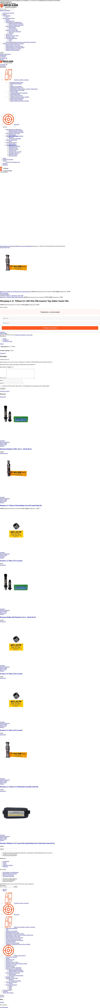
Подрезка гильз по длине (12, 35)
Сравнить (2, 332)
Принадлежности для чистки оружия (15, 47)
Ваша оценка (3, 367)
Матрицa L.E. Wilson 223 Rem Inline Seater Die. (11, 297)
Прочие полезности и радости (13, 48)
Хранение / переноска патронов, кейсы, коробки (18, 944)
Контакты (5, 866)
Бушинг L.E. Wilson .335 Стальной (11, 560)
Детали (5, 338)
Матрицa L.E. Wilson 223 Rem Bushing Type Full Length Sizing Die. (21, 505)
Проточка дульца (10, 36)
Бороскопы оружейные (16, 83)
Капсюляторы (12, 27)
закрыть (2, 996)
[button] (2, 556)
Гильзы (10, 39)
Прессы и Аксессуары (8, 875)
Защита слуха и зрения (16, 86)
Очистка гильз (12, 150)
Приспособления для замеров (16, 25)
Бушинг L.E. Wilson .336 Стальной (11, 673)
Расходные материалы (11, 38)
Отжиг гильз (9, 34)
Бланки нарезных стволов (16, 82)
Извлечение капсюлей (14, 146)
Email (2, 383)
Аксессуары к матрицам (15, 31)
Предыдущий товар (5, 247)
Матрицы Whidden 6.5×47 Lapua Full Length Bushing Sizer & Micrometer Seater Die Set (27, 843)
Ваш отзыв (3, 377)
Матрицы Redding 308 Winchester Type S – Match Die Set (18, 617)
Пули (7, 17)
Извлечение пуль (10, 21)
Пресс (10, 141)
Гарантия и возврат (8, 865)
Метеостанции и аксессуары (13, 44)
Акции (4, 862)
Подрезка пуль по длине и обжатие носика (16, 963)
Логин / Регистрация (8, 992)
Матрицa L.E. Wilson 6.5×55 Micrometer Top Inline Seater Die (19, 786)
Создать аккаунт (4, 1007)
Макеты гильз (12, 143)
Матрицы (11, 33)
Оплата (5, 864)
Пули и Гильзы (6, 15)
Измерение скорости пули (16, 87)
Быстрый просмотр (5, 442)
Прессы (5, 14)
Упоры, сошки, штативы (16, 95)
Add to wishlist (3, 333)
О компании (6, 861)
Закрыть (2, 446)
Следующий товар (4, 294)
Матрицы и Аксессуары (12, 30)
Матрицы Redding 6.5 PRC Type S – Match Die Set (16, 449)
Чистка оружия (14, 91)
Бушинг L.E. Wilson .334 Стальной (11, 730)
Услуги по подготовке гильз (13, 162)
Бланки (8, 19)
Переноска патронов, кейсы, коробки (19, 97)
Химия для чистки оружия (12, 50)
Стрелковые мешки (15, 94)
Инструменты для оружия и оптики (15, 933)
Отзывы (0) (6, 340)
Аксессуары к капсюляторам (16, 975)
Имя (1, 380)
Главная (2, 246)
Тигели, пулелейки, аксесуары (13, 967)
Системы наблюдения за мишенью (19, 93)
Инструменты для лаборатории (13, 22)
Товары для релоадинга (9, 18)
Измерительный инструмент (16, 23)
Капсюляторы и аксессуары (13, 26)
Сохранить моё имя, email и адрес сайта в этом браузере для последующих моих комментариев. (25, 386)
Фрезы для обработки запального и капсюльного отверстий (21, 42)
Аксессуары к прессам (8, 13)
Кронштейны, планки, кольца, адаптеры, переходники (23, 89)
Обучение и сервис (13, 149)
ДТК (11, 85)
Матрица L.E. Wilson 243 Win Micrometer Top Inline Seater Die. (15, 291)
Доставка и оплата (7, 341)
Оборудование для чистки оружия (14, 46)
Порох (10, 988)
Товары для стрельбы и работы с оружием (13, 43)
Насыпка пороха (13, 29)
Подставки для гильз (14, 153)
